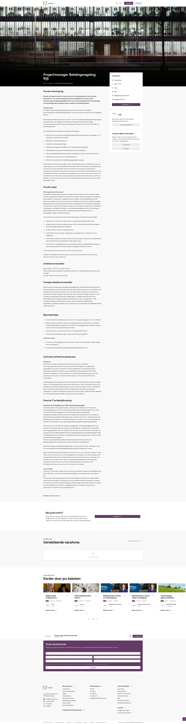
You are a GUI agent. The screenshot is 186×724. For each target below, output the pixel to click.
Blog (118, 698)
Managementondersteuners (98, 698)
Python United (139, 722)
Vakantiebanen (66, 696)
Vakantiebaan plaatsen (69, 700)
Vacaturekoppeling (67, 705)
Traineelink (93, 693)
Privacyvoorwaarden (59, 722)
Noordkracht (93, 696)
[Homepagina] (48, 3)
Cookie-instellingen (77, 722)
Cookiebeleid (68, 722)
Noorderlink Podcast (123, 700)
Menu (139, 3)
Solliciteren (125, 104)
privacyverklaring (89, 664)
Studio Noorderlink (122, 696)
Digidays (126, 722)
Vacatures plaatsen (68, 698)
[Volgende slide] (97, 618)
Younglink (92, 691)
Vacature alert (66, 703)
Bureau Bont (132, 722)
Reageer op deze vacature (51, 495)
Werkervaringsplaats (68, 691)
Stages (64, 693)
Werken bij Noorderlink (124, 703)
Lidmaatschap (121, 691)
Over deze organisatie (126, 125)
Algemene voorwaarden (89, 722)
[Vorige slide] (89, 618)
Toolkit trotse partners (124, 693)
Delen (127, 148)
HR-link (92, 689)
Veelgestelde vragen (123, 710)
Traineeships (66, 689)
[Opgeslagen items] (120, 3)
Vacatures (128, 3)
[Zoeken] (116, 3)
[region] (93, 598)
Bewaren (127, 144)
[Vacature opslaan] (67, 596)
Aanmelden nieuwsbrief (124, 713)
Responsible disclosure (101, 722)
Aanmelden (93, 667)
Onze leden (120, 689)
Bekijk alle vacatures (134, 541)
